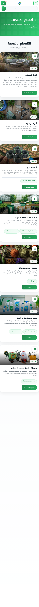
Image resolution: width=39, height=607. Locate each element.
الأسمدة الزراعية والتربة (26, 218)
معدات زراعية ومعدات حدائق (24, 368)
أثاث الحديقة (31, 75)
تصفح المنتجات (30, 93)
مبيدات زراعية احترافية (30, 331)
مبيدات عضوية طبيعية (15, 331)
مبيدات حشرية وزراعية (27, 318)
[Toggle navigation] (35, 3)
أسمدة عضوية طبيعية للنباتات (28, 231)
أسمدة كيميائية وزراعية (11, 231)
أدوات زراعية (31, 123)
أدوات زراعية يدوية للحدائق (28, 381)
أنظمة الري (32, 168)
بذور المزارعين (32, 281)
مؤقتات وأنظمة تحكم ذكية (28, 180)
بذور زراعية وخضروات (27, 268)
